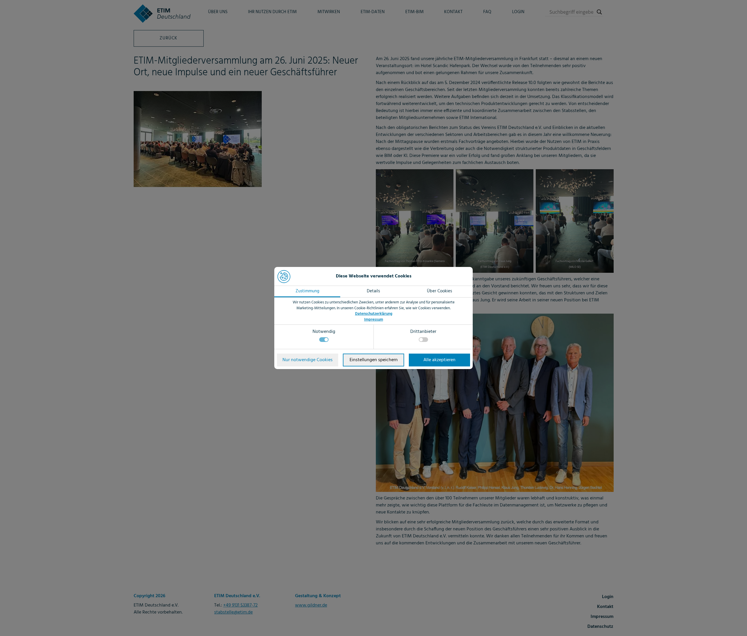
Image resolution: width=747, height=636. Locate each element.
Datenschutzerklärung (373, 314)
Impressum (373, 320)
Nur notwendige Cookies (307, 360)
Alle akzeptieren (439, 360)
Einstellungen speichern (374, 360)
